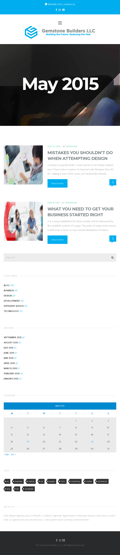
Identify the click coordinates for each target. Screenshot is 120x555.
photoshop (102, 481)
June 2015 (9, 353)
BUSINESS (9, 290)
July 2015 (8, 347)
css (41, 481)
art (8, 481)
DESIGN (8, 295)
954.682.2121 (55, 4)
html (63, 481)
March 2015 (10, 368)
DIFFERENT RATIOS (14, 306)
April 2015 (9, 363)
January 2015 (11, 378)
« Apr (6, 454)
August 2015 (11, 342)
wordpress (29, 489)
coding (31, 481)
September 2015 (12, 337)
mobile (89, 481)
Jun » (13, 454)
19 (28, 442)
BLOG (7, 285)
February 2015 (12, 373)
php (8, 489)
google (52, 481)
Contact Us (69, 4)
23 (92, 442)
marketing (75, 481)
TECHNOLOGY (11, 311)
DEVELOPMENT (12, 301)
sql (17, 489)
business (18, 481)
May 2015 (8, 358)
